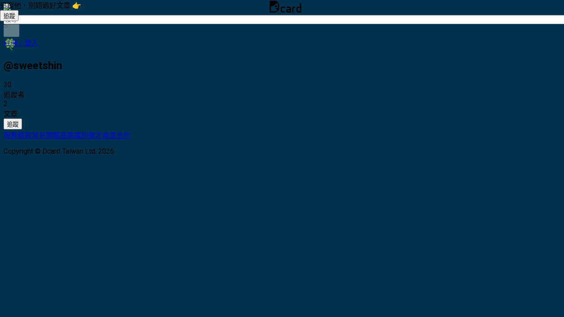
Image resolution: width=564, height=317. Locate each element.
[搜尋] (11, 30)
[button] (21, 43)
